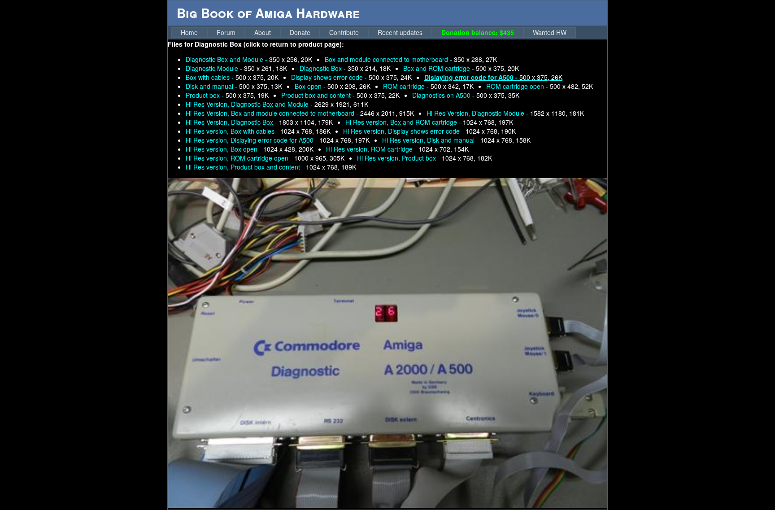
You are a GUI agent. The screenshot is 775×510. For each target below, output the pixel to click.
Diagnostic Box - (345, 68)
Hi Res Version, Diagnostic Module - (505, 113)
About (262, 32)
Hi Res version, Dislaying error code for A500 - (278, 139)
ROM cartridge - (428, 86)
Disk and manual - (234, 86)
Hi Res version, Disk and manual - (456, 139)
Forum (226, 32)
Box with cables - (232, 77)
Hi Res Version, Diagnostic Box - (259, 122)
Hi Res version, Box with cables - (258, 130)
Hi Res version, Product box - (424, 157)
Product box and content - (340, 95)
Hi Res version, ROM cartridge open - (265, 157)
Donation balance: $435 (477, 32)
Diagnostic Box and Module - (249, 59)
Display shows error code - (351, 77)
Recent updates (400, 32)
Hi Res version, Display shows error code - (429, 130)
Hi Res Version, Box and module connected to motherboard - (300, 113)
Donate (300, 32)
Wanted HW (549, 32)
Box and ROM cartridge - (461, 68)
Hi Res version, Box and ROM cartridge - (429, 122)
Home (189, 32)
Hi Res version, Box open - (249, 148)
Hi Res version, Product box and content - (271, 166)
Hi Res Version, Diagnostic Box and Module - (277, 104)
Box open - (332, 86)
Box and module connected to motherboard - (411, 59)
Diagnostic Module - (236, 68)
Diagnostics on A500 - (465, 95)
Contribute (344, 32)
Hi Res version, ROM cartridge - (397, 148)
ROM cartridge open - (539, 86)
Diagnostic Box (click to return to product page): (269, 43)
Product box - (227, 95)
